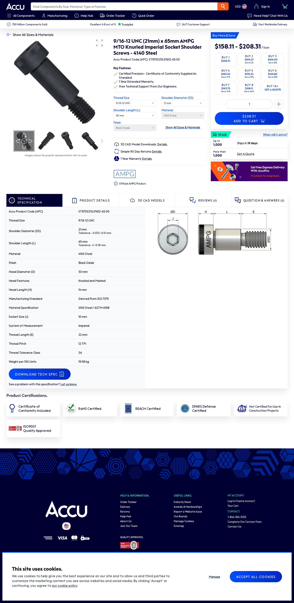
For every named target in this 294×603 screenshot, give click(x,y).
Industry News (182, 501)
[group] (55, 83)
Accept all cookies (256, 577)
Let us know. (68, 384)
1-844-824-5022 (237, 516)
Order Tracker (128, 501)
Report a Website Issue (188, 511)
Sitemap (179, 525)
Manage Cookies (184, 521)
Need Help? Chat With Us (271, 15)
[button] (99, 43)
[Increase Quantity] (219, 104)
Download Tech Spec (36, 374)
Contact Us (234, 526)
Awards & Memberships (188, 506)
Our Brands (180, 516)
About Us (126, 521)
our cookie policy (64, 585)
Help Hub (125, 516)
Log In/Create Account (241, 500)
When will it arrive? (275, 134)
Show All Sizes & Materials (33, 35)
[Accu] (15, 6)
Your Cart (233, 505)
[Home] (66, 509)
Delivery (125, 506)
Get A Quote (245, 154)
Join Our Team (129, 525)
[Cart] (285, 6)
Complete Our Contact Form (245, 521)
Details (162, 144)
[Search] (223, 6)
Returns (125, 511)
